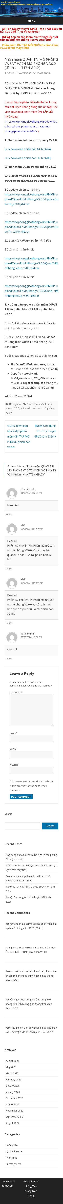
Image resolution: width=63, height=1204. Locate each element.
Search (8, 813)
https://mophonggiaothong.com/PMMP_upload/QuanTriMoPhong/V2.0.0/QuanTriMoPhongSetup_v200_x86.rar (31, 291)
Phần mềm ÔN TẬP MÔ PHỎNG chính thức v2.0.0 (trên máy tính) (29, 46)
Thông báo (15, 404)
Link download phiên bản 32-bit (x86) (28, 158)
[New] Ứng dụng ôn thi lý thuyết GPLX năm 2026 (45, 431)
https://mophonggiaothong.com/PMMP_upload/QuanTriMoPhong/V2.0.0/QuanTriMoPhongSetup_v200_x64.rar (31, 263)
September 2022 (15, 1116)
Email (13, 748)
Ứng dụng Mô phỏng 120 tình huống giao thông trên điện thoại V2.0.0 (29, 1004)
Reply (9, 514)
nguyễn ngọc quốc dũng (18, 999)
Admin (10, 72)
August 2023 (12, 1104)
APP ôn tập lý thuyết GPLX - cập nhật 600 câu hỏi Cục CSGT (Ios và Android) (31, 30)
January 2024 (13, 1092)
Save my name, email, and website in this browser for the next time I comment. (31, 786)
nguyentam (12, 923)
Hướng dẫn (12, 1145)
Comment (16, 692)
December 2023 (14, 1098)
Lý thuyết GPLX (14, 1151)
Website (14, 764)
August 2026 (12, 1060)
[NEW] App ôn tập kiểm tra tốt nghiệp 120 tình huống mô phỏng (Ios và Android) (29, 38)
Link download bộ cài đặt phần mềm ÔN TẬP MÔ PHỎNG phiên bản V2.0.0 (18, 436)
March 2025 (12, 1073)
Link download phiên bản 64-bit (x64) (28, 149)
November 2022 (14, 1110)
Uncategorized (13, 1164)
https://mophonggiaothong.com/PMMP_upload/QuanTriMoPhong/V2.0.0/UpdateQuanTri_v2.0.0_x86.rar (31, 227)
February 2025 (13, 1079)
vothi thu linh (28, 633)
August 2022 (12, 1123)
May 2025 (11, 1067)
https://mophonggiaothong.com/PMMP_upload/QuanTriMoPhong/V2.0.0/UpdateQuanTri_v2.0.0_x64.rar (31, 199)
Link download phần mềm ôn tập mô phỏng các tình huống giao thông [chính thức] (31, 976)
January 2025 (13, 1085)
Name (13, 732)
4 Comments (43, 72)
